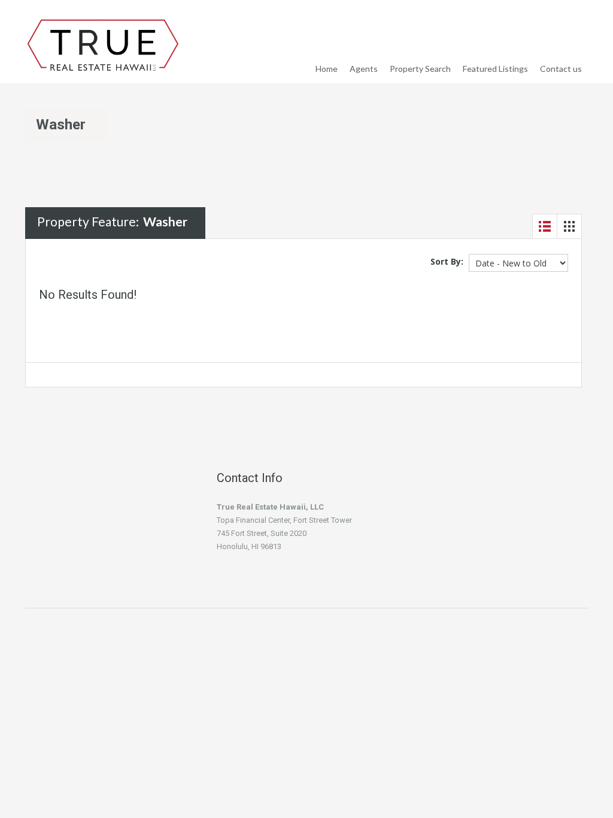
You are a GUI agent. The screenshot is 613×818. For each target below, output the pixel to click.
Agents (364, 68)
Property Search (420, 68)
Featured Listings (495, 68)
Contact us (561, 68)
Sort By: (446, 261)
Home (326, 68)
